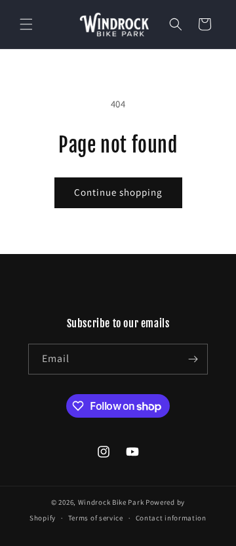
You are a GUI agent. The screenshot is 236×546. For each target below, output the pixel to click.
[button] (26, 24)
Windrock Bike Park (111, 502)
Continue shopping (118, 192)
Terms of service (95, 517)
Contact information (171, 517)
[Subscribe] (192, 359)
